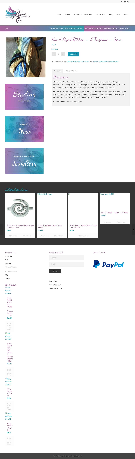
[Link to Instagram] (128, 1)
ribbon (116, 61)
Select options (84, 235)
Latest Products (85, 61)
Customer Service (10, 267)
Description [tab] (57, 71)
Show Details (27, 235)
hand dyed (95, 61)
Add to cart (73, 54)
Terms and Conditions (56, 289)
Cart (6, 260)
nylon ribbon (111, 61)
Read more (45, 235)
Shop (6, 28)
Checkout (8, 264)
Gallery (7, 278)
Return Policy (53, 281)
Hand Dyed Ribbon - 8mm (73, 61)
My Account (9, 256)
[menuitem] (60, 14)
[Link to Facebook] (121, 1)
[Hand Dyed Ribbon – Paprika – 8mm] (1, 229)
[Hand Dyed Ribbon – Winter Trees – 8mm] (133, 229)
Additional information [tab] (71, 71)
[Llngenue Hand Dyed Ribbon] (25, 57)
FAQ (6, 275)
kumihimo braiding (103, 61)
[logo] (18, 14)
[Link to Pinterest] (124, 1)
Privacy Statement (11, 271)
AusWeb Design (78, 456)
